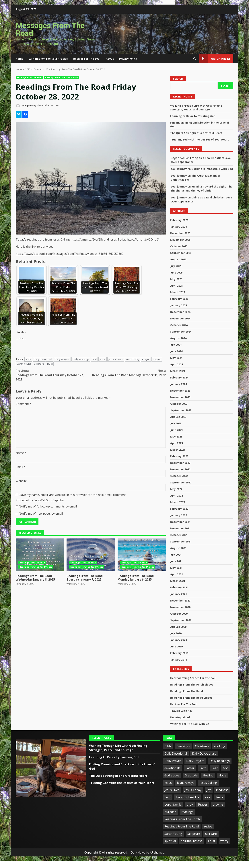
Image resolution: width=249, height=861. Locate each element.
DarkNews (138, 852)
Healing (208, 775)
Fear (215, 768)
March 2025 (177, 292)
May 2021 (176, 567)
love (207, 797)
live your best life (187, 797)
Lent (167, 797)
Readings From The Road (29, 77)
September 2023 (180, 410)
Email (20, 467)
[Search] (194, 58)
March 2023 (177, 449)
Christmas (202, 746)
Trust (49, 363)
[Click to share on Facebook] (25, 114)
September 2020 (180, 620)
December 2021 (180, 522)
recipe (208, 826)
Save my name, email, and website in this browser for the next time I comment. (73, 495)
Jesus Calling (208, 783)
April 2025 (176, 285)
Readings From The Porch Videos (191, 684)
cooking (219, 746)
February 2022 (179, 508)
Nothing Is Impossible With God (212, 169)
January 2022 (178, 515)
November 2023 (180, 397)
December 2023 (180, 390)
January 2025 (178, 305)
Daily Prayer (172, 761)
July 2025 (176, 266)
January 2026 (178, 226)
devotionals (172, 768)
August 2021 (178, 548)
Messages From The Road (50, 29)
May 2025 (176, 279)
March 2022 (177, 502)
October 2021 (179, 535)
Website (21, 481)
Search (178, 78)
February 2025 (179, 298)
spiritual (170, 841)
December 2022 (180, 462)
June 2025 (176, 272)
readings (187, 812)
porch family (172, 805)
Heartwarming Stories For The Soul (193, 678)
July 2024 (176, 344)
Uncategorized (180, 717)
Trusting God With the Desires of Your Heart (199, 139)
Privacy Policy (128, 58)
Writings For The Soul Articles (48, 58)
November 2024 (180, 318)
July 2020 (176, 633)
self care (211, 834)
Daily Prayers (62, 359)
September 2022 (180, 482)
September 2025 (180, 253)
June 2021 (176, 561)
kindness (222, 790)
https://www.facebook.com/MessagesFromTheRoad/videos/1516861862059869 (69, 254)
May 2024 (176, 358)
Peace (219, 797)
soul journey (28, 105)
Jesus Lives (171, 790)
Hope (222, 775)
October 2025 (179, 246)
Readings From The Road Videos (61, 77)
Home (19, 58)
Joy (209, 790)
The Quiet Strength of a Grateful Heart (196, 133)
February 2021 (179, 587)
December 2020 (180, 600)
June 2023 (176, 430)
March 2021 (177, 581)
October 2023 (179, 403)
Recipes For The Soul (86, 58)
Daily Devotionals (204, 753)
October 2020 (179, 613)
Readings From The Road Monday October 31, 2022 (129, 373)
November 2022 (180, 469)
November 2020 (180, 607)
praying (157, 359)
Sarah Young (24, 363)
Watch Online (221, 58)
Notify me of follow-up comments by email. (48, 506)
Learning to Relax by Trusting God (192, 116)
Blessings (183, 746)
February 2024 (179, 377)
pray (190, 805)
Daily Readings (81, 359)
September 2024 (180, 331)
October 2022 (179, 476)
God (94, 359)
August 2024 (178, 338)
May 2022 (176, 489)
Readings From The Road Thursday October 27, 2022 (50, 375)
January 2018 (178, 659)
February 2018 (179, 653)
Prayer (146, 359)
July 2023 (176, 423)
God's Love (171, 775)
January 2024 (178, 384)
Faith (203, 768)
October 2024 (179, 325)
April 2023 (176, 443)
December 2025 (180, 233)
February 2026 (179, 220)
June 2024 (176, 351)
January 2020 (178, 640)
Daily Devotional (43, 359)
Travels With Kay (181, 710)
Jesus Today (132, 359)
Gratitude (191, 775)
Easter (190, 768)
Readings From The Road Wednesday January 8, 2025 (40, 554)
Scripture (39, 363)
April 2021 (176, 574)
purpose (170, 812)
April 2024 (176, 364)
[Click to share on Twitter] (19, 114)
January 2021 (178, 594)
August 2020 (178, 626)
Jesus (103, 359)
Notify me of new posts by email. (41, 513)
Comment (23, 404)
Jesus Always (115, 359)
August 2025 (178, 259)
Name (21, 453)
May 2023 (176, 436)
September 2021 (180, 541)
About (110, 58)
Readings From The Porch (182, 819)
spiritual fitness (191, 841)
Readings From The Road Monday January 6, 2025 (142, 554)
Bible (28, 359)
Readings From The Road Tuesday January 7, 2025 (91, 554)
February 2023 (179, 456)
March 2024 (177, 371)
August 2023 (178, 417)
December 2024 (180, 312)
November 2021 (180, 528)
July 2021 (176, 554)
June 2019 (176, 646)
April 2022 (176, 495)
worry (224, 841)
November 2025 (180, 239)
